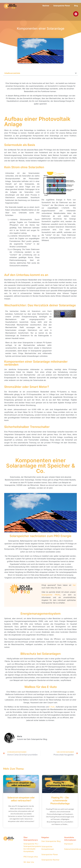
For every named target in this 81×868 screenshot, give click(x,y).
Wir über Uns (29, 862)
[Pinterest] (75, 14)
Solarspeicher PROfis (51, 595)
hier (74, 585)
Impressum (68, 844)
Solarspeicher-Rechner (50, 860)
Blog (76, 6)
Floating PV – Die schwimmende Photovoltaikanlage (60, 800)
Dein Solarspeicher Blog (51, 841)
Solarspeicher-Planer (49, 854)
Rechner (46, 6)
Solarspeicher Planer (61, 6)
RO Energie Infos (31, 857)
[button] (76, 73)
